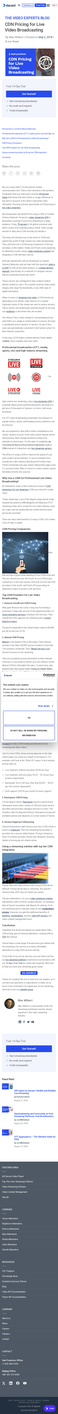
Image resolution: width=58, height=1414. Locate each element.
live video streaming (11, 207)
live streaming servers (41, 448)
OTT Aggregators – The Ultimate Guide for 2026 (35, 1138)
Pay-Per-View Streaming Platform (17, 1181)
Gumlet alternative (10, 1249)
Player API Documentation (14, 1297)
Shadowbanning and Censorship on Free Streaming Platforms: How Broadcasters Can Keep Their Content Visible (33, 1115)
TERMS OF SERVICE (34, 1400)
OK (29, 718)
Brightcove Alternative (12, 1223)
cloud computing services (13, 614)
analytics (6, 915)
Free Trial (40, 5)
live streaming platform (16, 960)
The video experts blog (27, 18)
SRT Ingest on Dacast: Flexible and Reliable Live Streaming (35, 1092)
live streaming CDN (43, 401)
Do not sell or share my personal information (28, 733)
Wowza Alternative (10, 1229)
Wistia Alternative (10, 1239)
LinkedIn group (26, 989)
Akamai (5, 642)
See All (5, 1197)
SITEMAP (46, 1400)
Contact (5, 1339)
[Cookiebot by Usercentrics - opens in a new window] (43, 675)
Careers (5, 1328)
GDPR (10, 1400)
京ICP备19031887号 (29, 1410)
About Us (6, 1318)
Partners (6, 1334)
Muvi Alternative (9, 1234)
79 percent (22, 224)
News (5, 1323)
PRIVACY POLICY (20, 1400)
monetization (17, 915)
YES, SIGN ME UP (29, 973)
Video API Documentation (13, 1291)
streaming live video (27, 297)
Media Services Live (40, 649)
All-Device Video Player (13, 1176)
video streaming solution (39, 251)
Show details (44, 706)
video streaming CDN (38, 217)
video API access (40, 915)
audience (10, 311)
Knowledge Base (10, 1276)
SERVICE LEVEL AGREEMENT (29, 1402)
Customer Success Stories (14, 1281)
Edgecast (15, 830)
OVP (4, 937)
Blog (4, 1286)
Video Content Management (14, 1192)
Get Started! (29, 93)
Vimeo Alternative (10, 1218)
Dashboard (28, 5)
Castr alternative (9, 1244)
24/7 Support (8, 1271)
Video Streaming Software (14, 1186)
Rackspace (28, 802)
